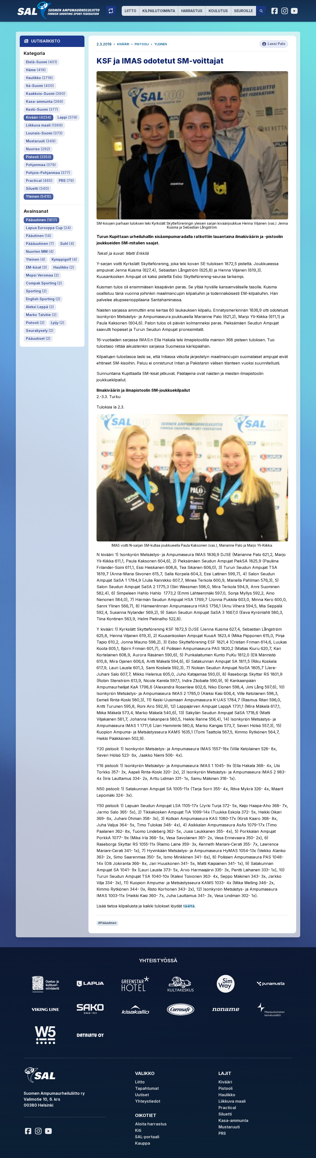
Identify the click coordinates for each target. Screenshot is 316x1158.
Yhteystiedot (147, 1101)
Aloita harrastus (151, 1123)
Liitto (130, 11)
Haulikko (226, 1094)
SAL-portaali (147, 1136)
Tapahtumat (147, 1088)
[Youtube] (295, 11)
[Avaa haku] (261, 11)
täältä (189, 905)
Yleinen (160, 44)
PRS (222, 1133)
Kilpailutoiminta (158, 11)
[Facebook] (274, 10)
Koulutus (218, 11)
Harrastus (191, 11)
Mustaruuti (229, 1126)
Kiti (138, 1130)
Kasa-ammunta (233, 1120)
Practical (227, 1107)
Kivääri (123, 44)
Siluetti (225, 1114)
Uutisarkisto (45, 41)
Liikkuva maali (232, 1101)
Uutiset (142, 1094)
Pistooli (142, 44)
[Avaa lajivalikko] (111, 11)
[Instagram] (284, 11)
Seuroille (243, 11)
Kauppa (142, 1143)
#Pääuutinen (107, 923)
